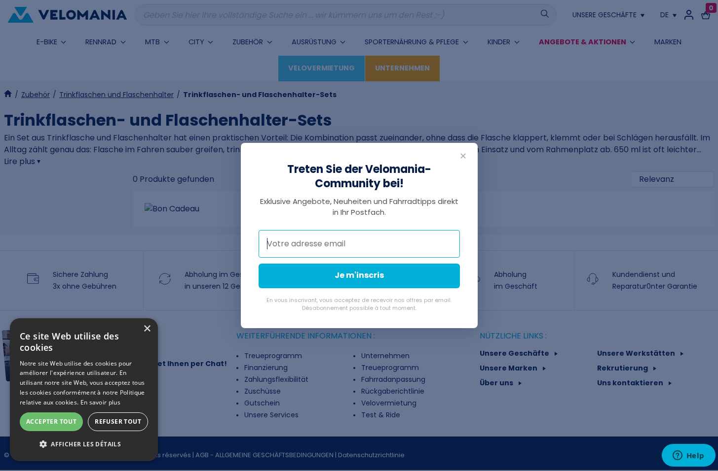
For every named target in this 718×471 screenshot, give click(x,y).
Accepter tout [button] (51, 421)
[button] (84, 444)
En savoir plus (100, 402)
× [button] (147, 329)
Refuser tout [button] (118, 421)
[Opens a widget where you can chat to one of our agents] (688, 456)
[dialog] (84, 389)
